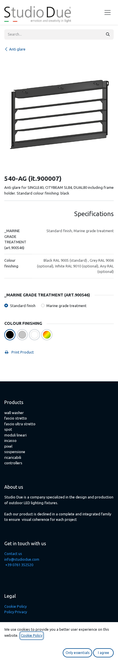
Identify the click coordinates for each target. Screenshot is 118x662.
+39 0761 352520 (19, 565)
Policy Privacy (15, 612)
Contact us (13, 554)
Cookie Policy (15, 606)
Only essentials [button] (77, 653)
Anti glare (17, 49)
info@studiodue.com (21, 559)
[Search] (108, 34)
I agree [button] (103, 653)
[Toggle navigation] (107, 12)
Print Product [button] (22, 352)
